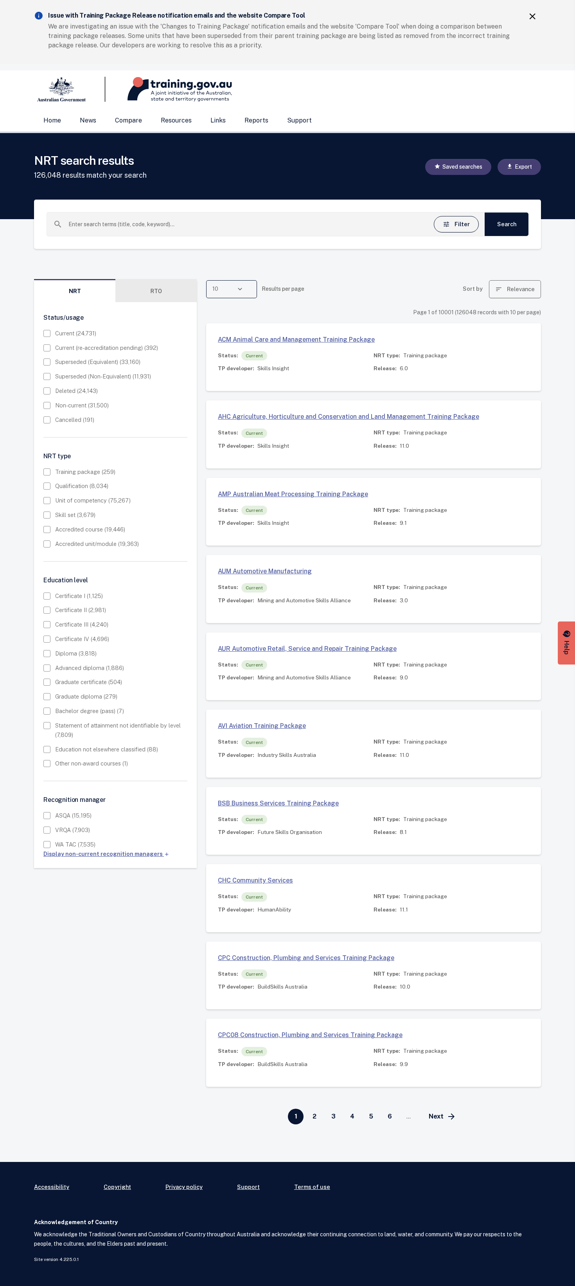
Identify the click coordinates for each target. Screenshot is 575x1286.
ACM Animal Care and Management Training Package (296, 339)
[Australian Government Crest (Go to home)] (70, 89)
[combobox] (242, 224)
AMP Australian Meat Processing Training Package (293, 494)
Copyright (117, 1186)
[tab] (74, 291)
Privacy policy (184, 1186)
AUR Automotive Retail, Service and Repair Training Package (307, 648)
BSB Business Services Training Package (278, 803)
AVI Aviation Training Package (262, 725)
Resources (176, 120)
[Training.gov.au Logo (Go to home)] (169, 89)
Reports (256, 120)
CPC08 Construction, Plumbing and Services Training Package (310, 1035)
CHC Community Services (255, 880)
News (88, 120)
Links (218, 120)
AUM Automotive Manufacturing (265, 571)
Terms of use (312, 1186)
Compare (128, 120)
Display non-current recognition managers (106, 853)
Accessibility (51, 1186)
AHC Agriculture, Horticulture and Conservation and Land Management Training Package (348, 416)
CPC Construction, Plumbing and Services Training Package (306, 958)
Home (52, 120)
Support (299, 120)
